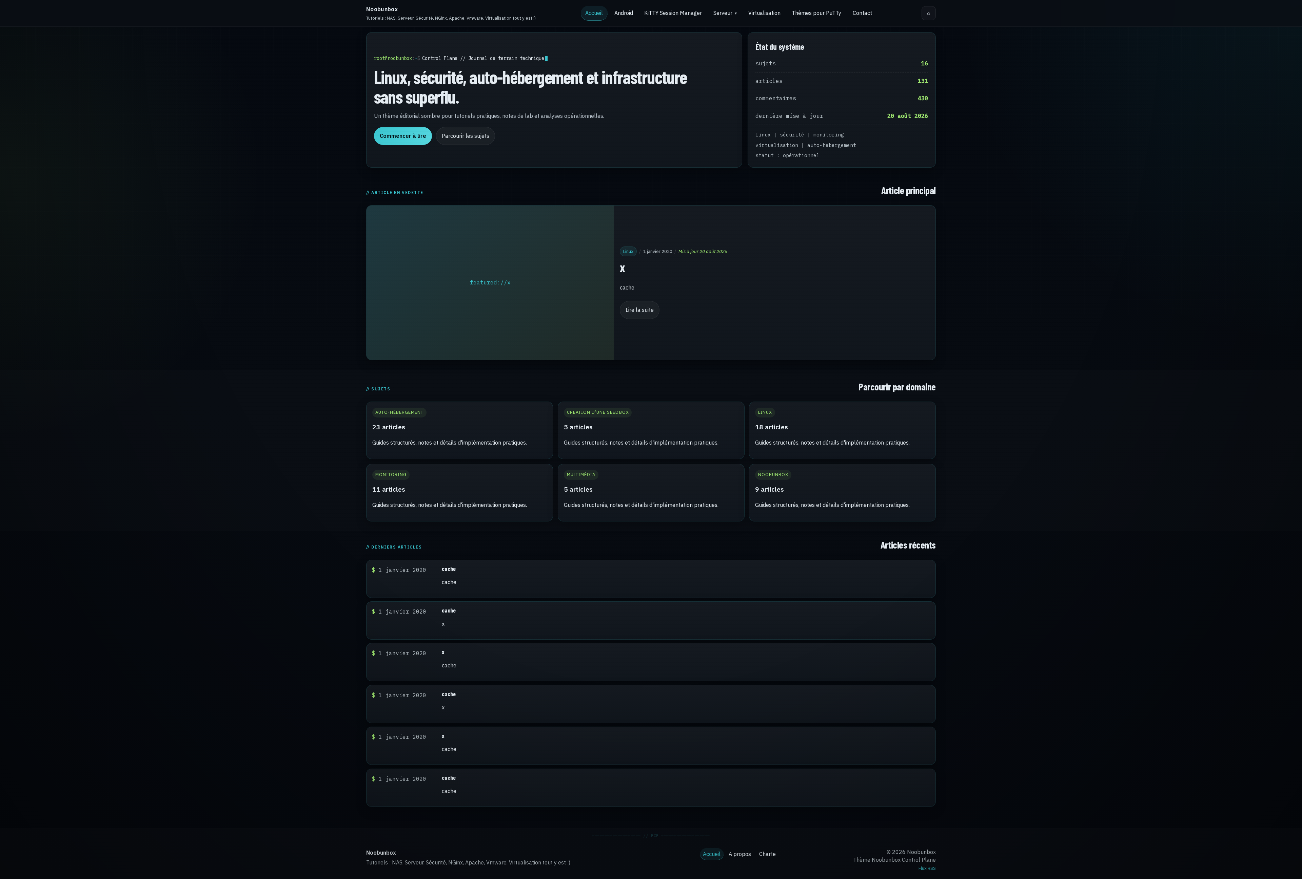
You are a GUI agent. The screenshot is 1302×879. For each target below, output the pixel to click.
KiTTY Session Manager (673, 12)
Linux (628, 251)
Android (623, 12)
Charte (767, 854)
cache (448, 568)
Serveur (722, 12)
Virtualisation (764, 12)
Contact (862, 12)
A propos (740, 854)
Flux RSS (927, 868)
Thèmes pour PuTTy (816, 12)
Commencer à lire (403, 135)
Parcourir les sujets (465, 135)
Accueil (594, 12)
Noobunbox (382, 9)
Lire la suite (640, 309)
